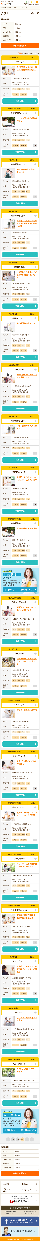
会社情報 (6, 1184)
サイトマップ (26, 1190)
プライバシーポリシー (7, 1190)
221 (17, 1139)
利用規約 (25, 1184)
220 (13, 1139)
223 (27, 1139)
